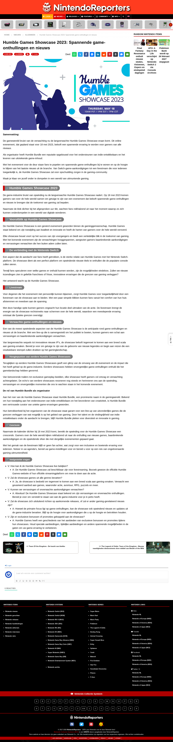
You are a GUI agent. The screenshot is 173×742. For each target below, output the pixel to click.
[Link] (39, 580)
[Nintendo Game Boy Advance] (107, 24)
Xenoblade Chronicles (98, 669)
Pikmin (92, 673)
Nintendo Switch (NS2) (56, 611)
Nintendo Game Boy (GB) (57, 656)
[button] (171, 339)
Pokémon (93, 624)
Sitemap (118, 738)
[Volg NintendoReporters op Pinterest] (91, 724)
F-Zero (92, 677)
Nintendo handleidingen (14, 624)
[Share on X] (80, 54)
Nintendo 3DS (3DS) (55, 624)
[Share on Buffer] (115, 54)
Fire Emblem (95, 661)
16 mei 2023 (7, 54)
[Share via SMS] (121, 54)
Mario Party (94, 619)
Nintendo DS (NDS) (55, 632)
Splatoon (93, 648)
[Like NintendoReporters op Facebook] (72, 724)
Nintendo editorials (12, 628)
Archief (110, 738)
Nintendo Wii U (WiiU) (56, 619)
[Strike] (26, 580)
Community (103, 16)
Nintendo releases (11, 619)
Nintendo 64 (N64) (54, 648)
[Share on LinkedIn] (98, 54)
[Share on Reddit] (103, 54)
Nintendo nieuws (11, 611)
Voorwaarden (94, 738)
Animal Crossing (96, 636)
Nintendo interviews (12, 632)
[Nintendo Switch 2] (7, 24)
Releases (72, 16)
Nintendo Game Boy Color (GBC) (60, 644)
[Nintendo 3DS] (50, 24)
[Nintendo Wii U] (36, 24)
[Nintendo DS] (79, 24)
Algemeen (19, 54)
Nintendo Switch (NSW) (56, 615)
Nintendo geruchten (12, 615)
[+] (43, 581)
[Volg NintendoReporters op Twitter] (81, 724)
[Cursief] (20, 580)
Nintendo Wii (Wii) (54, 628)
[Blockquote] (36, 580)
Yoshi (92, 652)
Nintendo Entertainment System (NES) (62, 661)
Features (87, 16)
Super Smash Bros (97, 640)
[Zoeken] (123, 16)
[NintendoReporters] (86, 12)
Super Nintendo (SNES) (56, 652)
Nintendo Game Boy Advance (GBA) (61, 640)
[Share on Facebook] (86, 54)
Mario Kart (94, 615)
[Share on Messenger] (92, 54)
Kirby (92, 644)
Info (116, 16)
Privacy (103, 738)
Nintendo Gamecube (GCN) (57, 636)
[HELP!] (101, 724)
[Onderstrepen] (23, 580)
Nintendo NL (136, 614)
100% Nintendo (57, 738)
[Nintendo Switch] (21, 24)
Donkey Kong (95, 632)
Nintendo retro (10, 636)
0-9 (83, 708)
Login (47, 16)
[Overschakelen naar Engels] (128, 16)
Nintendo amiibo (54, 667)
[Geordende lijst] (30, 580)
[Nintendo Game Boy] (165, 24)
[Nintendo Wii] (64, 24)
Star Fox (93, 665)
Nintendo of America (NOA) (142, 623)
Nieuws (59, 16)
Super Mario (94, 611)
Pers (75, 738)
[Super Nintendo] (150, 24)
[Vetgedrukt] (16, 580)
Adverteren (83, 738)
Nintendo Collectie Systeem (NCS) (66, 732)
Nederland (67, 738)
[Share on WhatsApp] (74, 54)
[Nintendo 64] (136, 24)
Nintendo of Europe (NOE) (141, 619)
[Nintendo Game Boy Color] (122, 24)
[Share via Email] (127, 54)
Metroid (93, 656)
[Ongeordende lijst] (33, 580)
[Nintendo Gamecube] (93, 24)
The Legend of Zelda (97, 628)
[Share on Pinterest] (109, 54)
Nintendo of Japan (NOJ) (141, 627)
